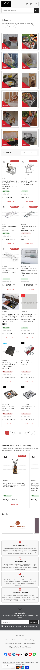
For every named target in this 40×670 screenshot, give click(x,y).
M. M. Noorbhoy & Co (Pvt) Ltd (15, 662)
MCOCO (23, 178)
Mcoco (4, 178)
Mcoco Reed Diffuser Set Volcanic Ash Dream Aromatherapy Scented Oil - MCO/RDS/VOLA (14, 485)
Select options (29, 289)
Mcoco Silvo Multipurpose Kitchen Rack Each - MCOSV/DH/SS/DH (29, 182)
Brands (8, 640)
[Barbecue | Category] (30, 41)
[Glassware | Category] (10, 99)
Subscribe (33, 622)
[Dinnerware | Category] (30, 80)
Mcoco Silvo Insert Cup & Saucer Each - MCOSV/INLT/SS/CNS (10, 270)
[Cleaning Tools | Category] (30, 61)
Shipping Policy (14, 647)
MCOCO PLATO (25, 266)
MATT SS (6, 324)
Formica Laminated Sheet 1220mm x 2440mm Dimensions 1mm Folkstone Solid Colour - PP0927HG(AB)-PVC (29, 317)
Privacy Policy (29, 640)
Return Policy (19, 643)
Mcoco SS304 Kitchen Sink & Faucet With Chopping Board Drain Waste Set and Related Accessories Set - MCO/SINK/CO (10, 317)
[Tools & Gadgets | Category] (30, 119)
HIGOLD (4, 360)
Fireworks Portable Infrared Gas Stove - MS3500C (8, 408)
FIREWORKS (25, 360)
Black (3, 324)
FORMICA (24, 312)
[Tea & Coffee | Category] (10, 119)
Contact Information (18, 640)
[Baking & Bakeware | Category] (10, 42)
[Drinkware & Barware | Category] (10, 61)
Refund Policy (9, 643)
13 (28, 433)
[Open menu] (36, 4)
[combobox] (20, 10)
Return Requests (29, 643)
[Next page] (33, 433)
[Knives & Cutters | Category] (30, 99)
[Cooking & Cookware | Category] (10, 80)
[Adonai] (17, 525)
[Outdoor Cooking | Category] (30, 138)
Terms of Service (25, 647)
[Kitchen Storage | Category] (10, 138)
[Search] (36, 10)
